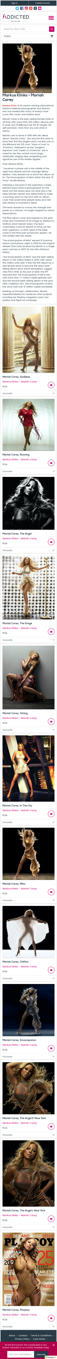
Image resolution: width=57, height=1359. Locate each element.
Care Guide (39, 1339)
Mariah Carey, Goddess (16, 376)
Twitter (17, 8)
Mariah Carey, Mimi (14, 883)
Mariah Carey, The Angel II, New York (24, 1118)
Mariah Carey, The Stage (17, 623)
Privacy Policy (22, 1339)
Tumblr (35, 8)
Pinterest (30, 8)
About (12, 1335)
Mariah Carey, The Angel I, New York (24, 1210)
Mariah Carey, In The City (17, 805)
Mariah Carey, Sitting (15, 713)
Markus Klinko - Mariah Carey (20, 381)
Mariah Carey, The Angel (17, 533)
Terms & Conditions (41, 1335)
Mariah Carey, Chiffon (15, 961)
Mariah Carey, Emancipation (19, 1040)
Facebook (21, 8)
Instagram (26, 8)
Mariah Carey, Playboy (16, 1310)
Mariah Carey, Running (16, 454)
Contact (39, 8)
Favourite (28, 393)
